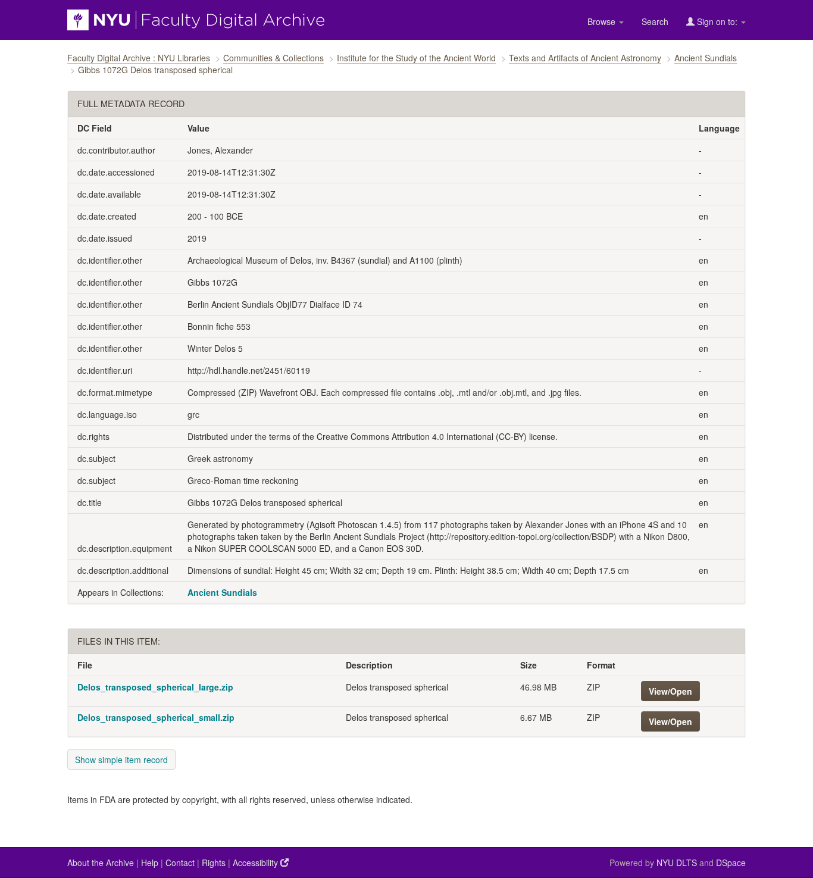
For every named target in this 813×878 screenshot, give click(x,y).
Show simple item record (121, 759)
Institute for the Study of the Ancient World (416, 58)
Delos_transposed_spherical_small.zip (155, 717)
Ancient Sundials (705, 58)
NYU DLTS (676, 862)
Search (655, 21)
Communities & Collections (273, 58)
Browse (602, 21)
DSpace (731, 862)
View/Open (670, 691)
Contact (180, 862)
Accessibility (256, 862)
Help (149, 862)
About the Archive (100, 862)
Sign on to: (717, 21)
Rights (214, 862)
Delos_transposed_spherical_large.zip (155, 687)
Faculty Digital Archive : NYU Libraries (138, 58)
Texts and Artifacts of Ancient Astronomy (585, 58)
